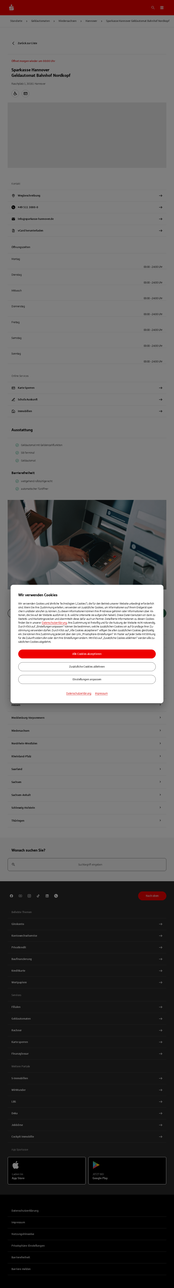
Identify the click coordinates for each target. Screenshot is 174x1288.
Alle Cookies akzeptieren (87, 653)
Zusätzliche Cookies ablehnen (87, 666)
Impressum (101, 693)
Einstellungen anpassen (87, 679)
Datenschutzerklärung (54, 622)
